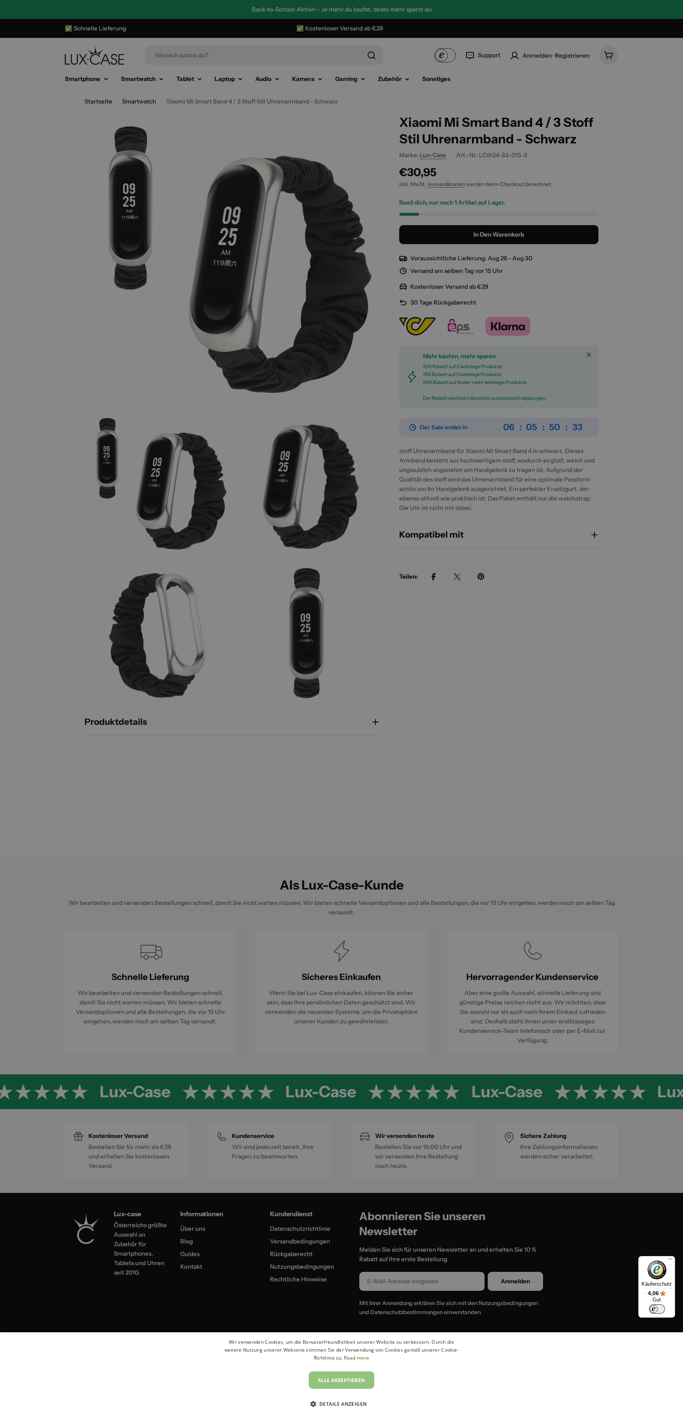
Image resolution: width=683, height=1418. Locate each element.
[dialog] (341, 1375)
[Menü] (670, 1261)
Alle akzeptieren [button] (341, 1380)
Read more (356, 1357)
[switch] (657, 1309)
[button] (341, 1404)
